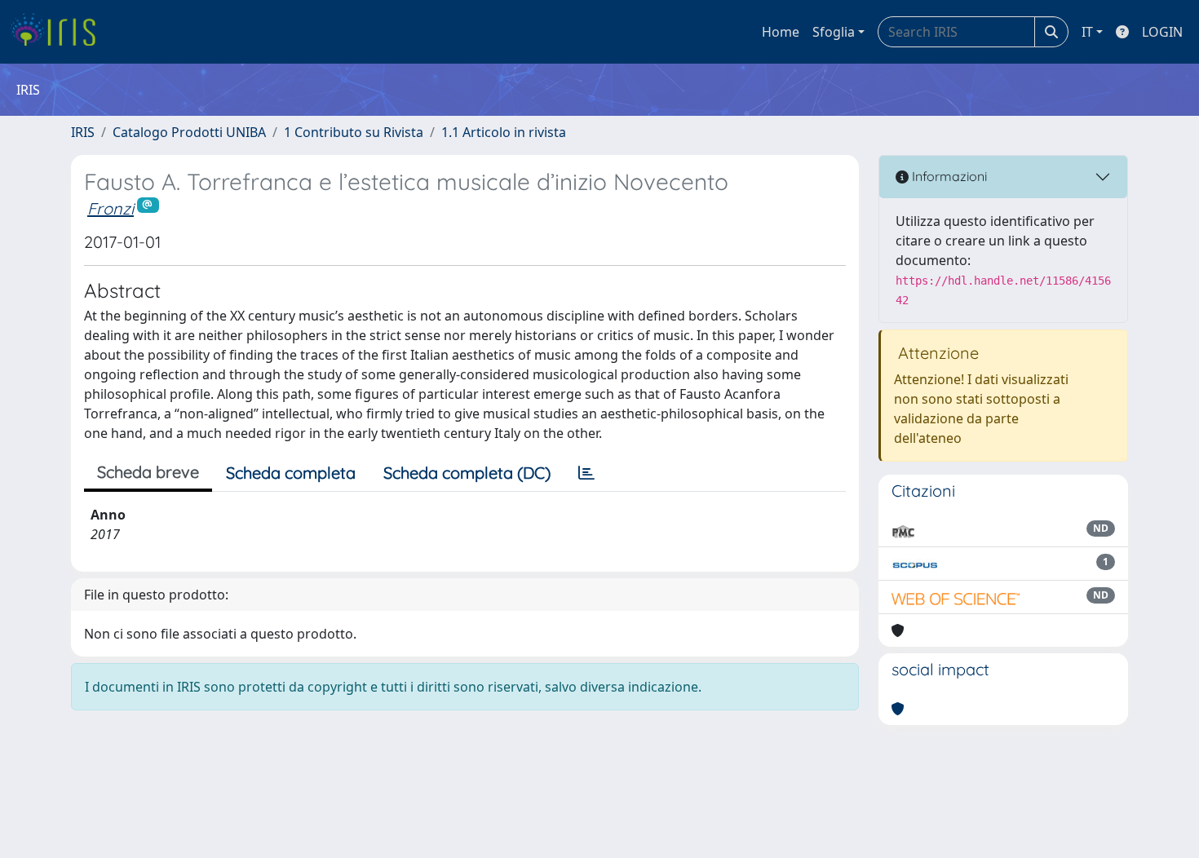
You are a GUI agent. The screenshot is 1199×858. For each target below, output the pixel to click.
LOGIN (1162, 32)
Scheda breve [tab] (148, 472)
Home (780, 32)
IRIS (83, 132)
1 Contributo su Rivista (353, 132)
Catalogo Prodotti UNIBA (189, 132)
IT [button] (1087, 32)
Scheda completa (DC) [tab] (467, 472)
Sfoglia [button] (833, 32)
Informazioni (948, 176)
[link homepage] (59, 32)
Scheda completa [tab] (291, 472)
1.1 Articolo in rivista (503, 132)
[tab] (586, 473)
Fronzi (110, 208)
